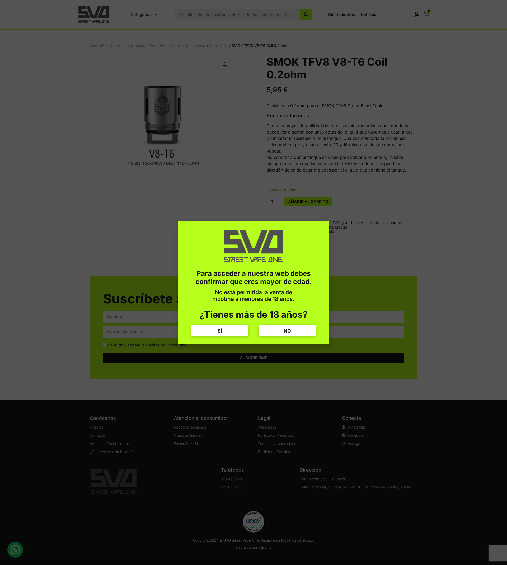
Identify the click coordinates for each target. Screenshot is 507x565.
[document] (253, 282)
